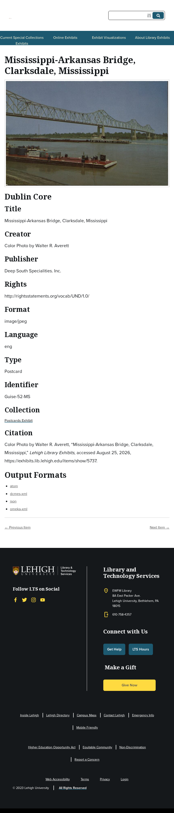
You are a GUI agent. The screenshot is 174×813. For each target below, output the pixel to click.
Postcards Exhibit (19, 420)
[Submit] (158, 15)
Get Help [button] (114, 649)
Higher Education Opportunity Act (51, 747)
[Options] (150, 15)
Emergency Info (143, 715)
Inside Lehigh (29, 715)
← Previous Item (18, 527)
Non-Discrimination (132, 747)
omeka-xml (18, 508)
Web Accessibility (58, 779)
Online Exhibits (65, 37)
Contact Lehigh (114, 715)
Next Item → (159, 527)
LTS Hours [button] (141, 649)
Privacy (105, 779)
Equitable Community (97, 747)
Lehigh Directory (58, 715)
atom (14, 485)
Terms (85, 779)
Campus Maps (87, 715)
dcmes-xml (18, 493)
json (13, 501)
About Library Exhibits (152, 37)
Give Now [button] (129, 685)
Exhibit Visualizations (109, 37)
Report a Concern (87, 759)
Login (124, 779)
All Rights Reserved (73, 788)
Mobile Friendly (87, 727)
